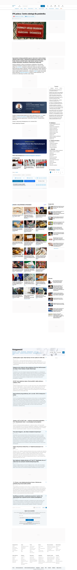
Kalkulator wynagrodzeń (53, 128)
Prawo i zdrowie (32, 552)
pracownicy (19, 67)
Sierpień (58, 169)
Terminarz (53, 169)
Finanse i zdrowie (40, 551)
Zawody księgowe (14, 550)
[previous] (34, 507)
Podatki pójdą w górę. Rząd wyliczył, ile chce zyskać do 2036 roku (55, 90)
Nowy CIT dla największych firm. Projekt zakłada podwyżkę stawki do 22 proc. (55, 118)
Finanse (57, 548)
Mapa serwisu (59, 567)
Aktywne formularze (55, 140)
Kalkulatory (53, 122)
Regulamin (38, 567)
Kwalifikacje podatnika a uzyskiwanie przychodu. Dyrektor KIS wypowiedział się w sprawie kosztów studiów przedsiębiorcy (56, 106)
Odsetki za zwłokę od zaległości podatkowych (55, 152)
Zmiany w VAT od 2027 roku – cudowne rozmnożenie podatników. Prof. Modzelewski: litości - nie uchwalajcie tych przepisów (56, 100)
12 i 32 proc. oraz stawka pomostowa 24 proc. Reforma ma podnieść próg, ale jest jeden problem (55, 103)
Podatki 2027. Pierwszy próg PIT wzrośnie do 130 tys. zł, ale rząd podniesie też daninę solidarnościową (56, 113)
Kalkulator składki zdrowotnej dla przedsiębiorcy (55, 125)
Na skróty (57, 555)
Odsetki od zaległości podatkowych (55, 136)
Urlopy (22, 549)
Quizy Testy (51, 163)
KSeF (61, 8)
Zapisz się (35, 111)
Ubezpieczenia (23, 548)
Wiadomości (23, 11)
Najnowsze (56, 88)
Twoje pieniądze (41, 8)
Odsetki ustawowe (49, 561)
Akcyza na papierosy (53, 162)
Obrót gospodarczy (30, 351)
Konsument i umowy (33, 548)
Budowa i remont (58, 549)
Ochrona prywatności (19, 567)
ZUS (41, 115)
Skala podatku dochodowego (51, 562)
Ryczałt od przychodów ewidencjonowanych (53, 158)
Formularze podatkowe (53, 147)
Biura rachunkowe (50, 544)
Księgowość (17, 8)
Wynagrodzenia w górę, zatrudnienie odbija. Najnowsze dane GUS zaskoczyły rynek (56, 116)
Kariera (42, 567)
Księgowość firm (15, 544)
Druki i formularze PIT (53, 144)
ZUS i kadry (36, 351)
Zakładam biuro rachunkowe (51, 546)
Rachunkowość (23, 351)
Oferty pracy (57, 563)
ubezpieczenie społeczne (22, 116)
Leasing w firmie (40, 550)
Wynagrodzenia (23, 547)
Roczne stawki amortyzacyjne (54, 159)
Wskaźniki (53, 149)
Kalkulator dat (52, 138)
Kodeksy (31, 562)
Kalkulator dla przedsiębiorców (54, 126)
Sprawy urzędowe (32, 549)
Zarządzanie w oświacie (24, 561)
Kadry (21, 8)
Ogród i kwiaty (58, 550)
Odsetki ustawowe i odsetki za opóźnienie (56, 150)
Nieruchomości (51, 8)
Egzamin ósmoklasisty (24, 563)
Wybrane (61, 88)
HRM (22, 551)
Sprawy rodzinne (32, 546)
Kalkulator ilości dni (53, 137)
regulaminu (29, 517)
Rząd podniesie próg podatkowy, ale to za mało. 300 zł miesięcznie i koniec (55, 98)
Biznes (25, 8)
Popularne (52, 88)
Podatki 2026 (51, 204)
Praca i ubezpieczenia (41, 548)
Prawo (36, 8)
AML (47, 551)
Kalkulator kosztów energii (54, 132)
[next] (46, 507)
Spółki (39, 547)
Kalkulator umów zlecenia (54, 129)
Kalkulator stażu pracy (41, 561)
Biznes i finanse (40, 546)
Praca (30, 550)
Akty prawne (32, 555)
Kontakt (49, 567)
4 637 (44, 507)
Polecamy (50, 278)
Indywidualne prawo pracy (24, 546)
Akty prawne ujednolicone (33, 561)
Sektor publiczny (30, 8)
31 (50, 172)
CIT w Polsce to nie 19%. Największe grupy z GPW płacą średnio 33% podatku (56, 108)
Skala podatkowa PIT (53, 154)
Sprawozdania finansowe (50, 550)
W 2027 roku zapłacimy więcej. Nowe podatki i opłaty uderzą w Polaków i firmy (55, 95)
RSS (45, 567)
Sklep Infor (31, 551)
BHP (21, 550)
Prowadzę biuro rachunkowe (51, 547)
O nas (13, 567)
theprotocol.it (58, 562)
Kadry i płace (14, 561)
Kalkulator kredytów (53, 133)
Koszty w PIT (52, 155)
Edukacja (57, 8)
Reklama (53, 567)
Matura (22, 562)
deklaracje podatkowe (24, 72)
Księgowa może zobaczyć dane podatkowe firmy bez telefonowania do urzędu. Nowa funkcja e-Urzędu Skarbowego (56, 93)
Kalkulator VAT (52, 134)
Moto (46, 8)
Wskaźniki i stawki (50, 555)
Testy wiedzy (23, 564)
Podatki (19, 351)
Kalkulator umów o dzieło (53, 130)
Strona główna (14, 11)
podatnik (35, 71)
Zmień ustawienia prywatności (30, 567)
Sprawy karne (32, 547)
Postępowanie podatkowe (54, 143)
